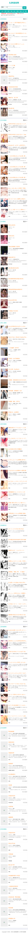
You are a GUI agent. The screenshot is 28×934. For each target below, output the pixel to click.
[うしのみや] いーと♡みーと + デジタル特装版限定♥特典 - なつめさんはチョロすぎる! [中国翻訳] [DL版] (17, 438)
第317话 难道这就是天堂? (18, 765)
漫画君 (24, 931)
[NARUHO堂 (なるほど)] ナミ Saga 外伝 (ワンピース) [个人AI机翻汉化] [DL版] (17, 134)
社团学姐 (10, 806)
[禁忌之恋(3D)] (4, 228)
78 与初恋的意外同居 (17, 88)
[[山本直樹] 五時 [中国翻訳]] (4, 452)
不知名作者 (10, 802)
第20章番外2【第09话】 (17, 866)
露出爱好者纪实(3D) (13, 268)
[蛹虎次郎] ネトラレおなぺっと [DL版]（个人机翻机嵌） (17, 427)
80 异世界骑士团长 (16, 56)
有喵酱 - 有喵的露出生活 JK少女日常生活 (17, 380)
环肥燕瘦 (10, 854)
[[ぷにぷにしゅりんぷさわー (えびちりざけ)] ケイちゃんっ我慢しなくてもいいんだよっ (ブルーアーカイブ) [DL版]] (4, 676)
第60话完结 (15, 888)
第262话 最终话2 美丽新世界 (18, 754)
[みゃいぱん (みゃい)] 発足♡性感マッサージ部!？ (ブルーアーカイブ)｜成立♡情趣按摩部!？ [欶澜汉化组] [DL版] (17, 188)
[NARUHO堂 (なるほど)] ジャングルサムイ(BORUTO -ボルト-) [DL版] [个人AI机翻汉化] (17, 123)
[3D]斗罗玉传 (11, 843)
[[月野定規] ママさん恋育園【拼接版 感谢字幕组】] (4, 517)
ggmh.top (3, 14)
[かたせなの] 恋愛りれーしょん (16, 44)
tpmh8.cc (14, 13)
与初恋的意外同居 (13, 87)
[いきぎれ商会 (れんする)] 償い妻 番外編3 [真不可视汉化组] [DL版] (17, 156)
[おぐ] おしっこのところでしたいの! (17, 481)
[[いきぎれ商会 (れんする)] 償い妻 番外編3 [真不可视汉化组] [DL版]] (4, 159)
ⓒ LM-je (10, 104)
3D (23, 11)
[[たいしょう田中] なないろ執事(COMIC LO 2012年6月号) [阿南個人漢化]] (4, 597)
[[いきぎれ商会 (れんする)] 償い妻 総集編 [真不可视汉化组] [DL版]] (4, 181)
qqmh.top (8, 14)
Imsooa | (10, 61)
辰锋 (9, 850)
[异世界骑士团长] (4, 58)
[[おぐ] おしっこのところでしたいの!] (4, 485)
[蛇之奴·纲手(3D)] (4, 303)
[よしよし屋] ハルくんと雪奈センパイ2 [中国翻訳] (17, 209)
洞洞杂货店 (11, 742)
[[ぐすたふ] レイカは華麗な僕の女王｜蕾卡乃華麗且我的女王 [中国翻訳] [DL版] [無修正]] (4, 463)
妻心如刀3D (11, 864)
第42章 (14, 856)
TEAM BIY (10, 115)
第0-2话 (14, 312)
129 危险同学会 (16, 78)
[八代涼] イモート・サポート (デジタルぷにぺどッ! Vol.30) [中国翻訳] (17, 604)
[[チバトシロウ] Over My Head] (4, 532)
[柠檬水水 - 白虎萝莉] (4, 415)
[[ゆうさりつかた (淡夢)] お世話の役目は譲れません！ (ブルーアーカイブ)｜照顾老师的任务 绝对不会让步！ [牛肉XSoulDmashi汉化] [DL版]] (4, 202)
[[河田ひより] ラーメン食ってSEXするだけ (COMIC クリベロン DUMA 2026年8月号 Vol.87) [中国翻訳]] (4, 564)
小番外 (14, 797)
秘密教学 (10, 763)
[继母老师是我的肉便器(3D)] (4, 293)
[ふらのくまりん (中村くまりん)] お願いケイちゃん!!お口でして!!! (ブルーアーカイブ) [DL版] (17, 662)
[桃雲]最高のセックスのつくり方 (16, 492)
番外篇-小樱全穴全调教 (17, 302)
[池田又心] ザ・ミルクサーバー (16, 550)
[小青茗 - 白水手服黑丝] (4, 362)
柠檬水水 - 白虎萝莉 (13, 412)
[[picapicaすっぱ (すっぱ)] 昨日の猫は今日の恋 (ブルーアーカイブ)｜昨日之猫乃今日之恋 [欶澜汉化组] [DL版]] (4, 149)
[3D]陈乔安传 (11, 795)
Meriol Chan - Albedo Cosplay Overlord (17, 337)
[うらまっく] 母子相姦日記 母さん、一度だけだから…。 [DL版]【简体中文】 (17, 22)
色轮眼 (10, 785)
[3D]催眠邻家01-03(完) (14, 875)
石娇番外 (14, 920)
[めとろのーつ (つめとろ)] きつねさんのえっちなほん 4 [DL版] (17, 683)
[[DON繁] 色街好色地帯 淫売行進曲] (4, 543)
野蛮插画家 (11, 731)
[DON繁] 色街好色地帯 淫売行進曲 (17, 539)
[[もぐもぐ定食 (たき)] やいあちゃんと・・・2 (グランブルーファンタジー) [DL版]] (4, 698)
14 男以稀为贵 (15, 110)
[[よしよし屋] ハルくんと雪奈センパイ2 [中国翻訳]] (4, 213)
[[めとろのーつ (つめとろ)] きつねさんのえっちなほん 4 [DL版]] (4, 687)
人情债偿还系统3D (13, 886)
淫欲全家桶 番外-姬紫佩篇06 (18, 248)
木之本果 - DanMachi (13, 369)
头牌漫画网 (14, 3)
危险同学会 (11, 76)
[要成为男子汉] (4, 261)
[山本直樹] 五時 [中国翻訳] (15, 449)
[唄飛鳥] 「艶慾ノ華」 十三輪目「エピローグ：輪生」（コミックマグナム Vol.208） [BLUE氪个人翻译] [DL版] (17, 571)
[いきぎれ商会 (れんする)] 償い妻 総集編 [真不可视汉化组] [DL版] (17, 177)
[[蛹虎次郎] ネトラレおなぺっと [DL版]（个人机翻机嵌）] (4, 431)
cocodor (10, 93)
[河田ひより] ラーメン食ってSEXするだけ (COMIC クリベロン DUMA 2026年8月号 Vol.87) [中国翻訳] (17, 561)
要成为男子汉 (11, 257)
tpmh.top (22, 13)
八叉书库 (21, 931)
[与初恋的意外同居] (4, 90)
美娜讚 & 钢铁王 (11, 770)
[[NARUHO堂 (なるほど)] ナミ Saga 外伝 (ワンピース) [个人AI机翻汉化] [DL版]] (4, 138)
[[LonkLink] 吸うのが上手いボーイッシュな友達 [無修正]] (4, 633)
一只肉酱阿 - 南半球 (13, 347)
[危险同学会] (4, 80)
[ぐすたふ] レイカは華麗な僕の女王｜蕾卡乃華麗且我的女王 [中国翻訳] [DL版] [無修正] (17, 459)
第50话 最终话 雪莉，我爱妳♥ (18, 819)
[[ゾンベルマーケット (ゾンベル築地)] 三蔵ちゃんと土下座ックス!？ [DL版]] (4, 719)
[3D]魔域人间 (11, 918)
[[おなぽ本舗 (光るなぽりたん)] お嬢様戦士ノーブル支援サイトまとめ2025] (4, 330)
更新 (8, 11)
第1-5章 (14, 270)
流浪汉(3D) (11, 235)
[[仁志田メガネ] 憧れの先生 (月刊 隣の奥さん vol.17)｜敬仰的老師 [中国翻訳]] (4, 586)
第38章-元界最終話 (16, 845)
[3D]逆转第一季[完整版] (14, 897)
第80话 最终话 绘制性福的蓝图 (19, 733)
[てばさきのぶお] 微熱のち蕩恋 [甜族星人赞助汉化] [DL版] (17, 470)
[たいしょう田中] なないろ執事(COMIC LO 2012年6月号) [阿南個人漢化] (17, 593)
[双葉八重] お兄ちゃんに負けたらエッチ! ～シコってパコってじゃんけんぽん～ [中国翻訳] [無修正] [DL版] (17, 502)
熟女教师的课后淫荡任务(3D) (15, 278)
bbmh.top (12, 14)
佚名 (9, 29)
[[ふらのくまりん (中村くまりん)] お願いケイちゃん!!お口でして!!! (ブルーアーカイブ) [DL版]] (4, 666)
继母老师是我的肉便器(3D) (15, 289)
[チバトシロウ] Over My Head (16, 529)
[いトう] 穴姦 (11, 65)
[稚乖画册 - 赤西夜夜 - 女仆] (4, 394)
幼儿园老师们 (11, 774)
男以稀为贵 (11, 108)
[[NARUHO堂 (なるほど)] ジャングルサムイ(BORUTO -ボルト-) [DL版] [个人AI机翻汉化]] (4, 127)
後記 (14, 744)
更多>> (25, 19)
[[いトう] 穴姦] (4, 69)
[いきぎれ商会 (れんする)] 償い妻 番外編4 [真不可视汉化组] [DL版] (17, 166)
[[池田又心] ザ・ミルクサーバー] (4, 554)
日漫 (21, 11)
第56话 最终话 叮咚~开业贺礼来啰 (19, 776)
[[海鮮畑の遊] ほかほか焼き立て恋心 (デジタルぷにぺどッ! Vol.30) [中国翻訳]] (4, 618)
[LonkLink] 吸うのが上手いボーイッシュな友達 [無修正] (17, 630)
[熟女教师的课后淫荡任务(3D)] (4, 282)
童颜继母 (10, 817)
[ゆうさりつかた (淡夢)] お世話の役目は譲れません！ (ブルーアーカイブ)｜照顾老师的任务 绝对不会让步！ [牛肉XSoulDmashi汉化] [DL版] (17, 198)
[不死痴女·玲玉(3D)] (4, 314)
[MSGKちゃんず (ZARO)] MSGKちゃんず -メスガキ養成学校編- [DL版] (17, 640)
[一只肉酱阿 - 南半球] (4, 351)
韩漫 (18, 11)
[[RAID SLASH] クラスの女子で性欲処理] (4, 655)
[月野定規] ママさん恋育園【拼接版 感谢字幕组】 (17, 513)
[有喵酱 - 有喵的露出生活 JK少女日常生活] (4, 383)
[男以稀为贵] (4, 112)
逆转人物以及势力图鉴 (17, 899)
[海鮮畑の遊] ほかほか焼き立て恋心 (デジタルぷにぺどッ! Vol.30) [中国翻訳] (17, 614)
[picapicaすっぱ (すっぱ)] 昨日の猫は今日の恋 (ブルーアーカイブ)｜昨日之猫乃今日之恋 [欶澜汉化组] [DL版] (17, 145)
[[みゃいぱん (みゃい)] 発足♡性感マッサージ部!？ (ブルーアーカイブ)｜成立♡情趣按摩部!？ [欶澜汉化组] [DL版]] (4, 191)
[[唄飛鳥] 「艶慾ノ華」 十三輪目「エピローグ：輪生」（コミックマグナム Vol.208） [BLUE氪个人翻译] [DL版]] (4, 575)
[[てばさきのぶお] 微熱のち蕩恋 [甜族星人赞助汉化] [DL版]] (4, 474)
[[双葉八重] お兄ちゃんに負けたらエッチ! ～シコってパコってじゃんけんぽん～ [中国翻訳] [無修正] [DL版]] (4, 506)
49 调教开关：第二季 (17, 99)
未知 (9, 82)
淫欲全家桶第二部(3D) (14, 246)
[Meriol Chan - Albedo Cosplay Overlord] (4, 340)
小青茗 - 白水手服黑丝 (14, 358)
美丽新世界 (11, 752)
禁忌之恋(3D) (11, 225)
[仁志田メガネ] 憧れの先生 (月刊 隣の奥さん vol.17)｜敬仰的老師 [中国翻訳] (17, 582)
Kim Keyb (10, 264)
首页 (2, 11)
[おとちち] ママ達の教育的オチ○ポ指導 (17, 33)
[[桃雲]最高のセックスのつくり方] (4, 495)
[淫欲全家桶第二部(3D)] (4, 250)
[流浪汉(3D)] (4, 239)
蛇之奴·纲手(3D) (12, 300)
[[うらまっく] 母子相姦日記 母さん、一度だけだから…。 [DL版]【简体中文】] (4, 26)
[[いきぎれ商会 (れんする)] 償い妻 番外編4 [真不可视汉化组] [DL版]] (4, 170)
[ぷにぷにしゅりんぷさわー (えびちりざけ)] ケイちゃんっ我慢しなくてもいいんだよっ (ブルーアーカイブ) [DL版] (17, 673)
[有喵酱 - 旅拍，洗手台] (4, 405)
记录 (5, 11)
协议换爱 (10, 907)
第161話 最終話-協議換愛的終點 (19, 909)
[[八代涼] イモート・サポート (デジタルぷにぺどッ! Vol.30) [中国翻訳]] (4, 607)
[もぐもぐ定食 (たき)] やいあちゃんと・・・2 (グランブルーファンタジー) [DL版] (17, 694)
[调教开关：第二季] (4, 101)
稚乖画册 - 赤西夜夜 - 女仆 (15, 390)
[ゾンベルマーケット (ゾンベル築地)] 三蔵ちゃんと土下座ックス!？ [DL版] (17, 716)
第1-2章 (14, 291)
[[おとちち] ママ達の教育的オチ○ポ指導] (4, 37)
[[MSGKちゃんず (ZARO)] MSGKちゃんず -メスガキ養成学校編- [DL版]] (4, 644)
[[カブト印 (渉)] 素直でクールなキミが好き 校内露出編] (4, 709)
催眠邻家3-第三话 (16, 877)
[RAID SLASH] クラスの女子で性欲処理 (17, 651)
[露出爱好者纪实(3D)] (4, 271)
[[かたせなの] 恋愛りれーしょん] (4, 47)
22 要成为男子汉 (16, 259)
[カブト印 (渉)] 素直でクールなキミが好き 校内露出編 (17, 705)
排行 (14, 11)
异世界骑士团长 (12, 54)
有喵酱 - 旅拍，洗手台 (14, 401)
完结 (11, 11)
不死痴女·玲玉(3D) (13, 311)
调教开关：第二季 (13, 97)
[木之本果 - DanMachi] (4, 373)
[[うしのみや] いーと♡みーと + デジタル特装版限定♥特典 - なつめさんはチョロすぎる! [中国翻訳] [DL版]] (4, 442)
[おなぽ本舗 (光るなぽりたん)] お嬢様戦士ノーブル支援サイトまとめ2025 (17, 326)
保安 (9, 903)
